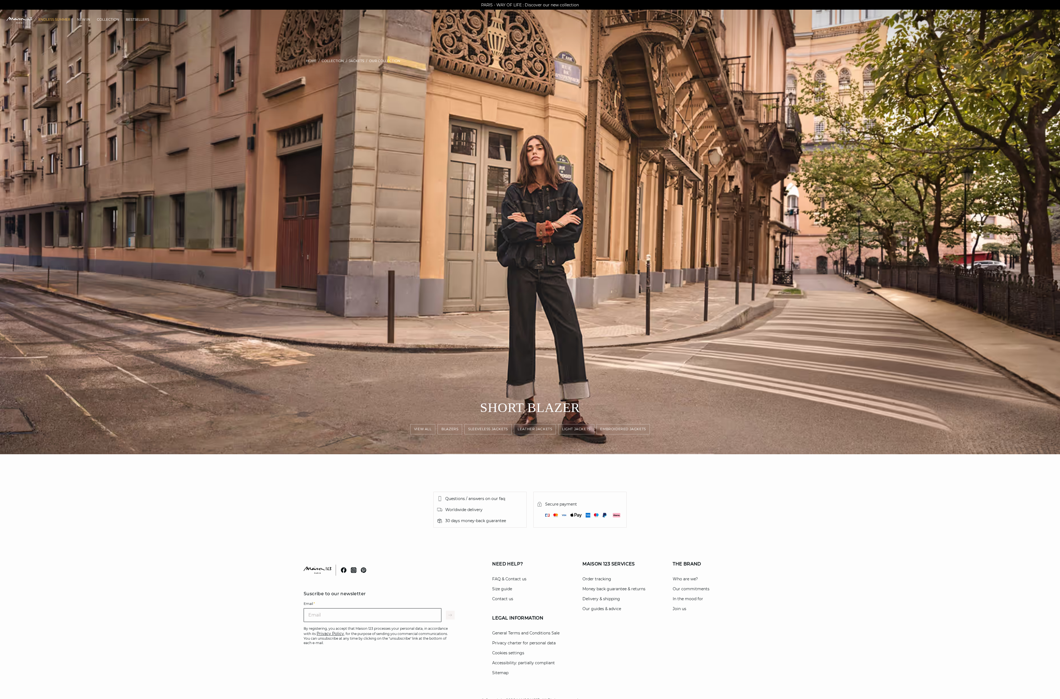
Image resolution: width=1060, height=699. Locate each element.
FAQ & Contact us (509, 578)
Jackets (356, 61)
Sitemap (500, 672)
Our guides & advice (601, 608)
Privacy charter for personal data (524, 642)
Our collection (384, 61)
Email (309, 604)
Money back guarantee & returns (613, 588)
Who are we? (685, 578)
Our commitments (691, 588)
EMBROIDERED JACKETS (623, 429)
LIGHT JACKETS (576, 429)
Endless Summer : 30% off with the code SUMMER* (530, 4)
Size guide (502, 588)
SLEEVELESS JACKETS (488, 429)
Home (311, 61)
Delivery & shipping (601, 598)
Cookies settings (508, 652)
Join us (679, 608)
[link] (54, 20)
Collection (333, 61)
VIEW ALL (423, 429)
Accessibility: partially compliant (523, 662)
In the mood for (688, 598)
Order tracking (596, 578)
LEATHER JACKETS (535, 429)
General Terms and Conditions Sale (526, 633)
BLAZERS (449, 429)
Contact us (502, 598)
